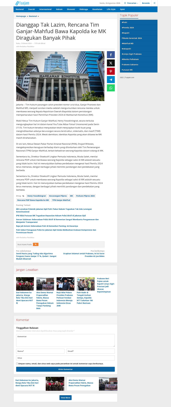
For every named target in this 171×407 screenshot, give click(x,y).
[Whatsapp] (111, 87)
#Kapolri (125, 33)
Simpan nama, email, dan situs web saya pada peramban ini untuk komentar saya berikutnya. (60, 363)
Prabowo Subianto (130, 64)
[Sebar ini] (111, 54)
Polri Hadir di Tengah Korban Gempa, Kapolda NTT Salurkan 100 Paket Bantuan (85, 297)
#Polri (124, 22)
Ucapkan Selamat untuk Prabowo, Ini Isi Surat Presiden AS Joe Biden (83, 253)
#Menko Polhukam (130, 59)
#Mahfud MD (127, 43)
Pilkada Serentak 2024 (132, 38)
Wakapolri (126, 48)
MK (71, 196)
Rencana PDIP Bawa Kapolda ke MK (33, 200)
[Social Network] (154, 3)
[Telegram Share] (111, 79)
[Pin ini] (111, 71)
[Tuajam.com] (23, 3)
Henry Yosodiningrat (36, 196)
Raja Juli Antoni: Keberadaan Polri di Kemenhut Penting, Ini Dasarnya (47, 226)
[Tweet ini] (111, 62)
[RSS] (35, 244)
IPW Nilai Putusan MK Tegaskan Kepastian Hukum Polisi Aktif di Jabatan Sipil (51, 215)
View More (65, 397)
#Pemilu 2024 (128, 27)
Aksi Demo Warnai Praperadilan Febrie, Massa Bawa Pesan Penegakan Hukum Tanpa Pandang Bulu (45, 300)
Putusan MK (127, 70)
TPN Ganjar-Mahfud (61, 200)
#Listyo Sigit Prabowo (132, 54)
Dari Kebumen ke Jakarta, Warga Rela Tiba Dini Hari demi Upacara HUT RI (24, 297)
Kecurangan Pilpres (58, 196)
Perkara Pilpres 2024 (85, 196)
